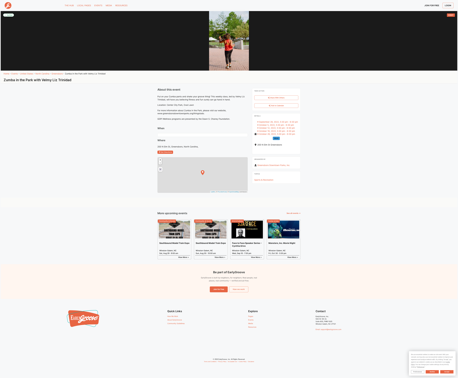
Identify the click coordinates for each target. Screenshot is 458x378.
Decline (432, 372)
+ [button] (160, 160)
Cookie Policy (243, 361)
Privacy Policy (222, 361)
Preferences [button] (420, 367)
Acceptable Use (232, 361)
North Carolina (42, 74)
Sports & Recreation (263, 180)
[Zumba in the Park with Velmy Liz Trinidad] (202, 172)
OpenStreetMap (234, 192)
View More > (183, 257)
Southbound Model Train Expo (174, 243)
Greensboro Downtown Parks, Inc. (273, 165)
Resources (252, 327)
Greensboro (57, 74)
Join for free (218, 289)
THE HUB (69, 5)
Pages (250, 316)
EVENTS (98, 5)
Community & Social (167, 221)
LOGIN (448, 5)
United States (26, 74)
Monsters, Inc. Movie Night (281, 243)
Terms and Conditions (210, 361)
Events (14, 74)
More (276, 138)
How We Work (172, 316)
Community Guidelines (176, 323)
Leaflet (213, 192)
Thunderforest (222, 192)
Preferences (417, 372)
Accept (446, 372)
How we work (239, 289)
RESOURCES (121, 5)
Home (6, 74)
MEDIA (109, 5)
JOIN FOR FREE (431, 5)
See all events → (294, 213)
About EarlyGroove (174, 320)
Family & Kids (273, 221)
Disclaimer (251, 361)
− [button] (160, 163)
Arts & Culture (237, 221)
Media (250, 323)
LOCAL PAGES (84, 5)
